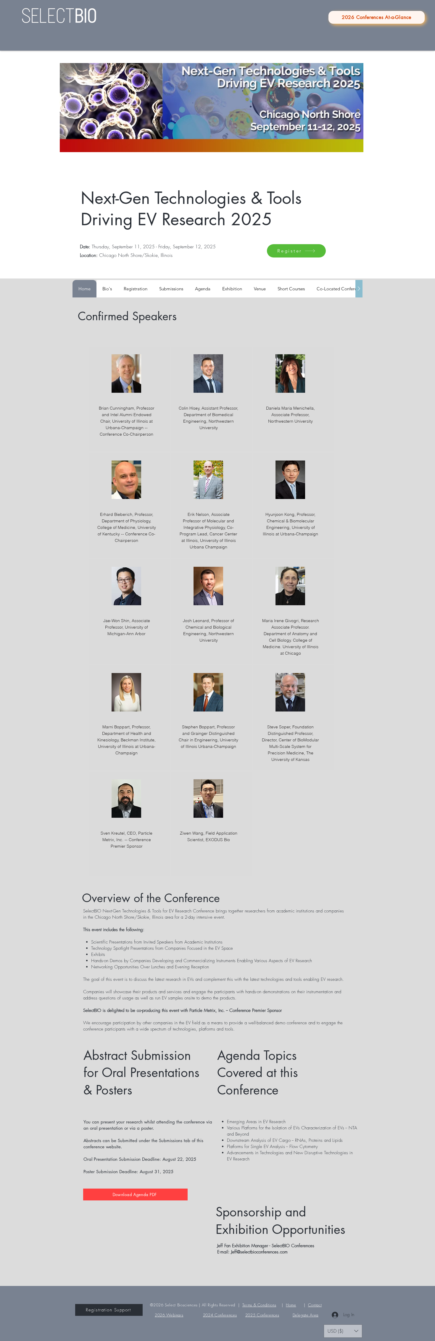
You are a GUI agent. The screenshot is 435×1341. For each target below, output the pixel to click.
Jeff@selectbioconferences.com (259, 1252)
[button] (343, 1331)
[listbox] (343, 1331)
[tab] (84, 288)
